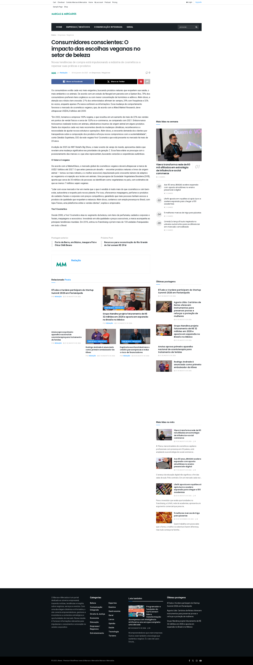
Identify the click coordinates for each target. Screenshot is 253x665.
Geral (130, 27)
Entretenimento (97, 633)
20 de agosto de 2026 (141, 356)
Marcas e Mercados (106, 660)
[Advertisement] (179, 53)
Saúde (111, 627)
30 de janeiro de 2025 (80, 72)
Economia (94, 618)
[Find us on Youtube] (201, 660)
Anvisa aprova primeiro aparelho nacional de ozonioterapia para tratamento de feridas (66, 336)
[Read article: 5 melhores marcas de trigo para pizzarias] (164, 517)
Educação (94, 622)
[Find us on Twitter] (193, 660)
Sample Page (58, 7)
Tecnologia (114, 631)
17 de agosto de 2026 (183, 470)
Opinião (112, 623)
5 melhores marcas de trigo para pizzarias (182, 212)
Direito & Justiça (97, 614)
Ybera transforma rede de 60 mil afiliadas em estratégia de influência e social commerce (173, 169)
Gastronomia (114, 611)
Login (190, 2)
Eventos (112, 607)
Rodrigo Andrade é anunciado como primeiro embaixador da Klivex (100, 350)
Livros (111, 619)
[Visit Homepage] (63, 13)
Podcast (108, 2)
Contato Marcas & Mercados (76, 2)
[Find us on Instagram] (197, 660)
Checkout (61, 2)
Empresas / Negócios (78, 27)
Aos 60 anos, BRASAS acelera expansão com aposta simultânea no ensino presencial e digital (181, 187)
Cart (54, 2)
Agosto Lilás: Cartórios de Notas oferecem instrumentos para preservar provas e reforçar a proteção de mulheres (187, 309)
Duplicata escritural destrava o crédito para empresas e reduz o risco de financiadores (134, 350)
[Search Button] (196, 27)
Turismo (112, 635)
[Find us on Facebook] (189, 660)
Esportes (113, 603)
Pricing (114, 2)
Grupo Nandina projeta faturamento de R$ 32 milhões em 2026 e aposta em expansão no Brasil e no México (125, 316)
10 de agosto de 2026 (138, 628)
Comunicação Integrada (108, 27)
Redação (63, 72)
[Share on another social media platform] (147, 81)
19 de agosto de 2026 (183, 441)
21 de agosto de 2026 (72, 297)
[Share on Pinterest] (141, 81)
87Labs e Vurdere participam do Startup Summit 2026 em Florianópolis (72, 291)
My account (98, 2)
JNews (59, 660)
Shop (66, 7)
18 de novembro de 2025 (184, 519)
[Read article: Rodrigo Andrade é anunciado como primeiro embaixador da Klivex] (101, 336)
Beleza (93, 603)
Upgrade (198, 2)
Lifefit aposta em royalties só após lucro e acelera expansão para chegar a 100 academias (182, 201)
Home (91, 2)
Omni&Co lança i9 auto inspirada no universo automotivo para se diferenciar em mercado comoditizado (182, 224)
